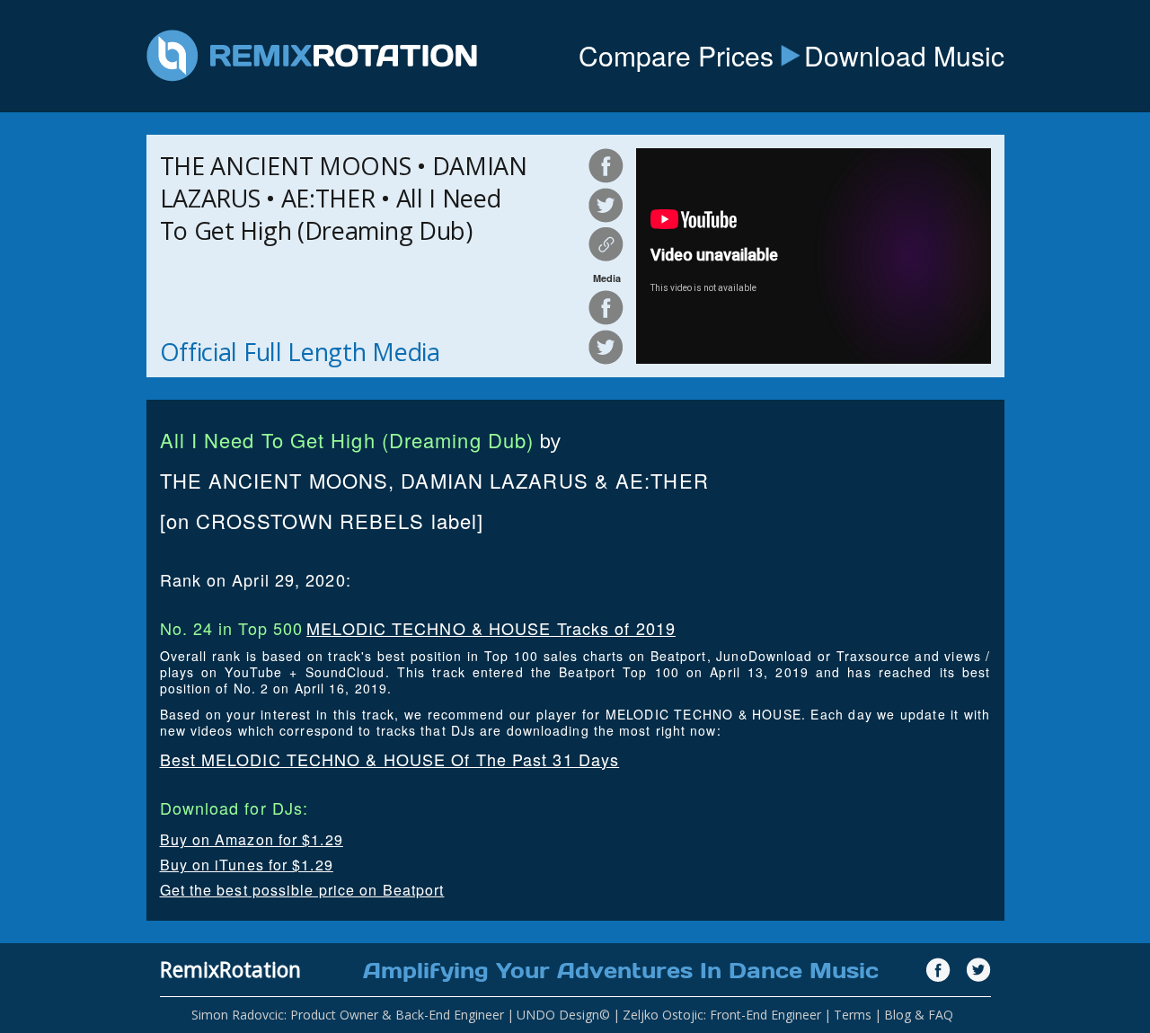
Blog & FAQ (918, 1014)
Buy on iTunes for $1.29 (246, 864)
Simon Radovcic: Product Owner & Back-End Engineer (347, 1014)
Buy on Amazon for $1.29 (251, 839)
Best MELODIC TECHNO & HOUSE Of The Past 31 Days (390, 759)
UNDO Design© (563, 1014)
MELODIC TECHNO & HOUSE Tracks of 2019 (491, 628)
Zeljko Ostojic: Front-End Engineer (722, 1014)
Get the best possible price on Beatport (302, 889)
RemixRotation (230, 969)
